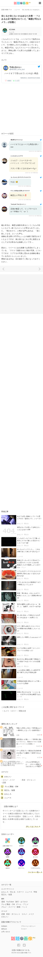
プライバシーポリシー (28, 926)
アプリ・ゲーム (21, 758)
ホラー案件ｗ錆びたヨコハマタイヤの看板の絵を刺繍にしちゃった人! (28, 628)
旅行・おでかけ (21, 902)
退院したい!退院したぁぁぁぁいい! (29, 637)
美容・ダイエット (29, 780)
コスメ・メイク (8, 780)
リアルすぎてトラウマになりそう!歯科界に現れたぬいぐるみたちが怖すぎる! (29, 573)
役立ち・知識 (9, 790)
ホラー (14, 711)
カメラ (6, 711)
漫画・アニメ (21, 567)
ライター (24, 929)
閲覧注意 (22, 711)
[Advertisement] (21, 107)
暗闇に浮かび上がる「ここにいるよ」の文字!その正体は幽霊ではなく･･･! (29, 694)
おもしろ (7, 794)
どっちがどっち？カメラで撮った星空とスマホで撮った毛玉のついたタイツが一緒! (28, 540)
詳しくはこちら (32, 827)
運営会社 (4, 929)
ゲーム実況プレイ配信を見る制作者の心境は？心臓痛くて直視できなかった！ (28, 753)
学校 (35, 892)
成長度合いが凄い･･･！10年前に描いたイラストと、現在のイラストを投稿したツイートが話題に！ (29, 741)
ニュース (20, 556)
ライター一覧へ (34, 872)
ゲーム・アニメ (22, 904)
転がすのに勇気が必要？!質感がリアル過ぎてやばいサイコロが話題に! (29, 661)
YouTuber (10, 902)
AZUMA (12, 29)
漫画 (3, 902)
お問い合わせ (5, 931)
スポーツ (20, 892)
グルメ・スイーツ (8, 907)
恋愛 (17, 735)
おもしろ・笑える (23, 523)
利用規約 (4, 926)
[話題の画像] (21, 3)
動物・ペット (22, 907)
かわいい (7, 776)
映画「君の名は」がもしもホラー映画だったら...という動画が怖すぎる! (29, 595)
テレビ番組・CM (11, 786)
